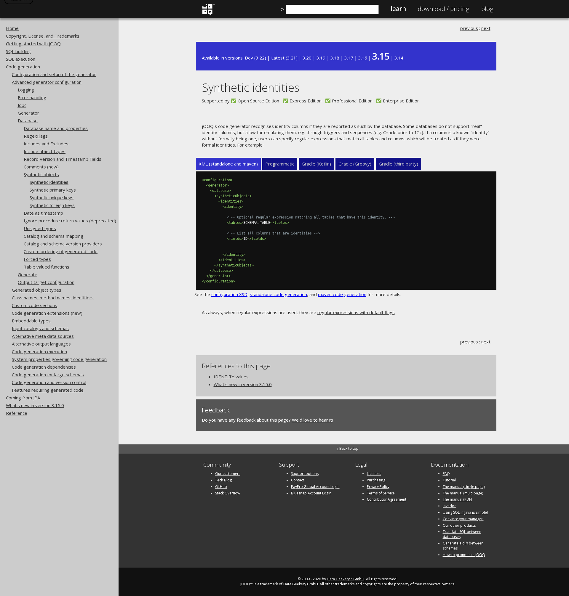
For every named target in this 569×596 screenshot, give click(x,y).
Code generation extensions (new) (47, 313)
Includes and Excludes (46, 144)
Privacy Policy (378, 486)
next (485, 28)
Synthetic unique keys (51, 197)
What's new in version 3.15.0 (35, 405)
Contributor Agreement (386, 499)
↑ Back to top (348, 448)
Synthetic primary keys (53, 190)
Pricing (443, 8)
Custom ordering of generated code (61, 251)
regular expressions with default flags (356, 312)
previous (469, 28)
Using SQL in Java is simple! (465, 512)
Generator (28, 113)
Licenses (374, 473)
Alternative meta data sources (43, 336)
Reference (16, 413)
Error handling (32, 97)
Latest (277, 58)
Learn (398, 8)
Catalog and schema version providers (63, 244)
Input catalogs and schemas (40, 328)
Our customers (227, 473)
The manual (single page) (464, 486)
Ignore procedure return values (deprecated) (70, 221)
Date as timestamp (43, 213)
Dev (249, 58)
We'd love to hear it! (312, 420)
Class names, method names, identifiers (53, 298)
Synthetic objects (41, 174)
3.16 (362, 58)
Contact (297, 480)
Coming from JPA (23, 398)
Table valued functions (46, 267)
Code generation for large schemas (48, 374)
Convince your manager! (463, 518)
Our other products (459, 525)
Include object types (44, 151)
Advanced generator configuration (46, 82)
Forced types (37, 259)
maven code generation (342, 294)
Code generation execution (39, 351)
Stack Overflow (227, 493)
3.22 (260, 58)
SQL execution (20, 59)
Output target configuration (46, 282)
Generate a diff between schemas (463, 546)
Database (28, 120)
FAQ (446, 473)
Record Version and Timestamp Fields (62, 159)
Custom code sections (34, 305)
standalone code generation (278, 294)
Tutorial (449, 480)
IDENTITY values (231, 377)
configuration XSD (229, 294)
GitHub (221, 486)
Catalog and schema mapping (53, 236)
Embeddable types (31, 321)
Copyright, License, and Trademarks (42, 36)
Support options (305, 473)
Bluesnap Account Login (311, 493)
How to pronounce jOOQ (464, 554)
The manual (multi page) (463, 493)
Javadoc (449, 505)
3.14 (398, 58)
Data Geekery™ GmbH (345, 578)
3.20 (307, 58)
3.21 (291, 58)
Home (12, 28)
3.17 (348, 58)
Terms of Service (381, 493)
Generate (27, 274)
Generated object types (36, 290)
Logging (26, 90)
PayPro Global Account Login (315, 486)
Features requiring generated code (48, 390)
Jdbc (22, 105)
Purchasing (376, 480)
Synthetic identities (49, 182)
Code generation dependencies (44, 367)
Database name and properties (56, 128)
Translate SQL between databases (462, 534)
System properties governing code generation (59, 359)
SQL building (18, 51)
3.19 (321, 58)
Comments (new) (41, 167)
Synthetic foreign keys (52, 205)
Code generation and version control (49, 382)
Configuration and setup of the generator (54, 74)
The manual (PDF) (457, 499)
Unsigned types (40, 228)
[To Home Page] (208, 14)
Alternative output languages (41, 344)
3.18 (334, 58)
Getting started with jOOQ (33, 43)
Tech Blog (223, 480)
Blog (487, 8)
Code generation (23, 67)
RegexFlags (36, 136)
